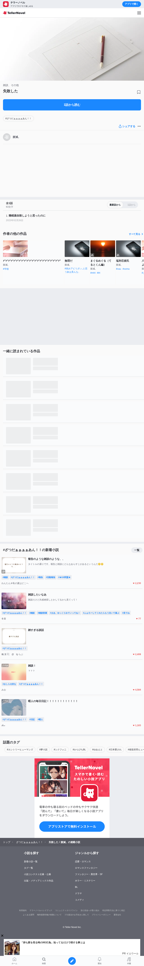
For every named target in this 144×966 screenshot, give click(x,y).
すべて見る (134, 234)
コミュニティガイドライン (66, 910)
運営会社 (117, 915)
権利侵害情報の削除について (49, 915)
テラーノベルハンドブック (41, 910)
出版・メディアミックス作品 (38, 880)
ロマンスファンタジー (86, 868)
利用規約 (23, 910)
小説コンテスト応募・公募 (37, 874)
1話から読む (72, 104)
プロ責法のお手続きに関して (76, 915)
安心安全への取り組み (90, 910)
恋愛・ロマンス (83, 861)
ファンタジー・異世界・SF (89, 874)
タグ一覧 (28, 868)
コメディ (79, 899)
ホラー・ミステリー (85, 880)
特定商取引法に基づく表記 (113, 910)
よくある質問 (28, 915)
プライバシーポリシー (101, 915)
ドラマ (78, 893)
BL (76, 887)
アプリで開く (131, 4)
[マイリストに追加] (139, 92)
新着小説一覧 (31, 861)
